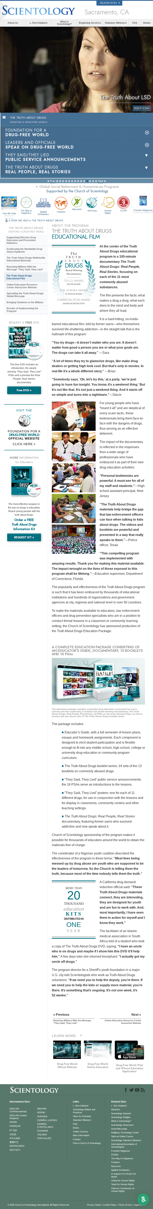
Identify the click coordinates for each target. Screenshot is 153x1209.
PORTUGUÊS (44, 1138)
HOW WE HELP (20, 220)
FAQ (134, 23)
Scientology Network (121, 1113)
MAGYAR (41, 1108)
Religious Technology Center (125, 1132)
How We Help (9, 213)
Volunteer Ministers (116, 23)
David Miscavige (119, 1129)
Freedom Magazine (120, 1151)
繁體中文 (14, 1142)
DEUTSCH (15, 1150)
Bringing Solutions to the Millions (25, 302)
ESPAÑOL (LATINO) (47, 1120)
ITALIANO (42, 1134)
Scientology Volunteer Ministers (126, 1140)
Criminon (61, 212)
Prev (52, 181)
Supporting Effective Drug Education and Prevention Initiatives (21, 240)
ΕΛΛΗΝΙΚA (42, 1131)
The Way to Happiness (26, 211)
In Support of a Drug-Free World (123, 1175)
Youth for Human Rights (122, 1184)
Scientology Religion (120, 1117)
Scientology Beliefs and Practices (84, 1110)
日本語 (13, 1134)
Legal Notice (139, 1205)
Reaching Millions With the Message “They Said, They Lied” (25, 268)
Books (147, 23)
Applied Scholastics (43, 213)
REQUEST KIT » (24, 537)
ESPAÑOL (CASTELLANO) (45, 1125)
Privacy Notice (94, 1205)
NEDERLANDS (17, 1146)
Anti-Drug (92, 210)
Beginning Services (90, 23)
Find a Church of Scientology (87, 1143)
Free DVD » (24, 390)
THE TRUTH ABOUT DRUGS (47, 220)
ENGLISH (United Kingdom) (18, 1116)
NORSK (41, 1112)
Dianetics (115, 1109)
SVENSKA (42, 1116)
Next (100, 181)
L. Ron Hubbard (38, 23)
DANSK (13, 1122)
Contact (76, 1139)
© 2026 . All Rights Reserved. (39, 1205)
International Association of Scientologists (124, 1145)
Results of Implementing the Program (22, 310)
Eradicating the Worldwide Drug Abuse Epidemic (24, 250)
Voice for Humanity (82, 1116)
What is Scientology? (64, 22)
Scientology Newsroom (122, 1125)
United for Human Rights (123, 1180)
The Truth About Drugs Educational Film (19, 277)
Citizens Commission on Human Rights (122, 1189)
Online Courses (80, 1131)
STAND (114, 1154)
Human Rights (107, 211)
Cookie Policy (109, 1205)
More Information (81, 1135)
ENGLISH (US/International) (18, 1110)
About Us (13, 23)
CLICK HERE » (24, 444)
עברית (13, 1130)
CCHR (123, 210)
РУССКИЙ (15, 1138)
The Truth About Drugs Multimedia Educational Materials (26, 259)
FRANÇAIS (15, 1126)
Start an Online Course (122, 1136)
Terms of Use (124, 1205)
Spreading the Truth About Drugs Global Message (25, 295)
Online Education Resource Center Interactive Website (22, 286)
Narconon (77, 209)
